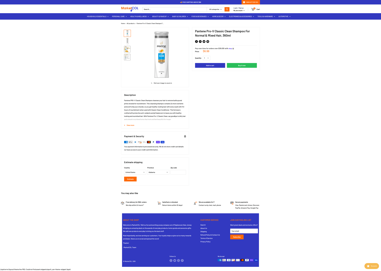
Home (123, 23)
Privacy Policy (205, 242)
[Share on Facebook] (196, 41)
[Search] (227, 9)
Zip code (174, 168)
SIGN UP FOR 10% (252, 2)
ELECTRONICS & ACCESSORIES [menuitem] (240, 16)
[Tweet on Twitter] (204, 41)
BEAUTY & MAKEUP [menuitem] (159, 16)
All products (131, 23)
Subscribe (237, 237)
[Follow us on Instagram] (178, 260)
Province (150, 168)
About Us (203, 228)
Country (127, 168)
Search (203, 225)
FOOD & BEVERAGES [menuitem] (199, 16)
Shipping (203, 231)
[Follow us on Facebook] (171, 260)
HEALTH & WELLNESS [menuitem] (138, 16)
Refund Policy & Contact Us (210, 235)
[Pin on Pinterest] (200, 41)
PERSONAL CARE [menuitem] (118, 16)
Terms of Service (206, 238)
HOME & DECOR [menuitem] (217, 16)
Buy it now (242, 65)
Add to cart (210, 65)
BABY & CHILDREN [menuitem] (179, 16)
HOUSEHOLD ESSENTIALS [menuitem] (96, 16)
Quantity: (198, 58)
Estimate (130, 179)
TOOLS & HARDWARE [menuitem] (265, 16)
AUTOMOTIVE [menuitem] (283, 16)
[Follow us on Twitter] (174, 260)
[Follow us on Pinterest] (182, 260)
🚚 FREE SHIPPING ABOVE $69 (190, 2)
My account (238, 10)
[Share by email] (207, 41)
